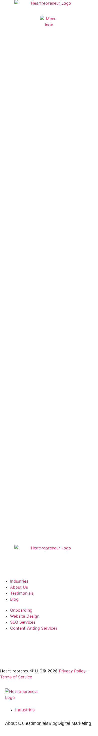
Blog (53, 723)
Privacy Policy (72, 670)
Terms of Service (16, 676)
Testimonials (36, 723)
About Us (14, 723)
